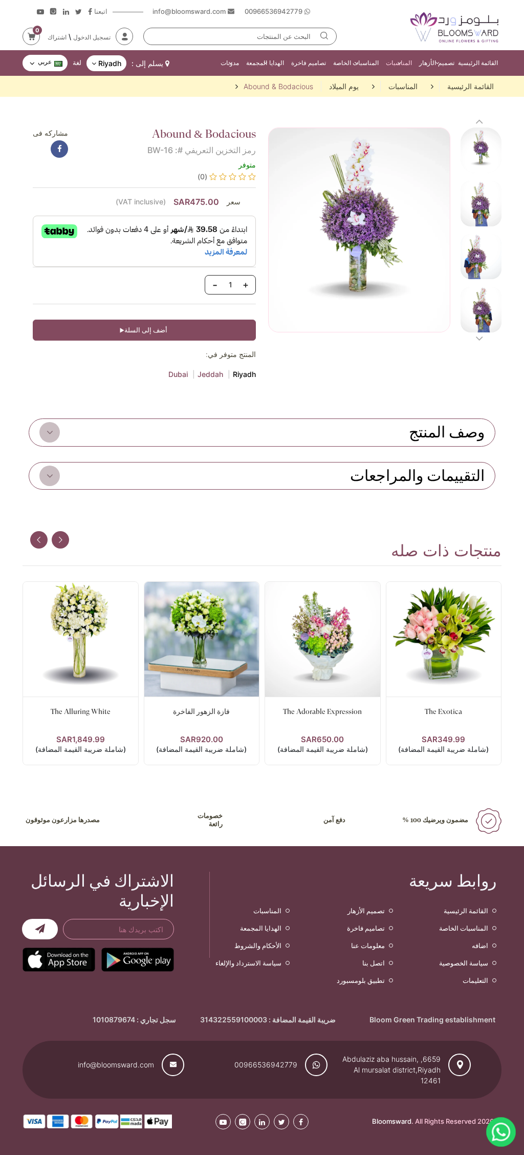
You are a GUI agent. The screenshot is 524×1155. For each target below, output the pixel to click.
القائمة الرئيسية (478, 63)
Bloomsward (391, 1121)
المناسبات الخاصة (356, 63)
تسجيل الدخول (92, 37)
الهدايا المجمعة (264, 63)
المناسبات (399, 63)
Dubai (178, 374)
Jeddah (210, 374)
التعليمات (475, 980)
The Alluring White (81, 711)
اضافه (480, 945)
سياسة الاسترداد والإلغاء (248, 963)
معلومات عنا (368, 945)
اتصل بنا (373, 963)
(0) (202, 176)
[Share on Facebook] (59, 149)
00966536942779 (265, 1064)
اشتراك (57, 37)
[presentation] (39, 540)
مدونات (230, 63)
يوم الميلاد (344, 86)
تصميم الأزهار (436, 63)
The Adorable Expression (322, 711)
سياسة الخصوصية (463, 963)
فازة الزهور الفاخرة (201, 711)
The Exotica (443, 711)
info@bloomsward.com (116, 1064)
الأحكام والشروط (257, 945)
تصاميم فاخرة (308, 63)
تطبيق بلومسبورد (361, 980)
